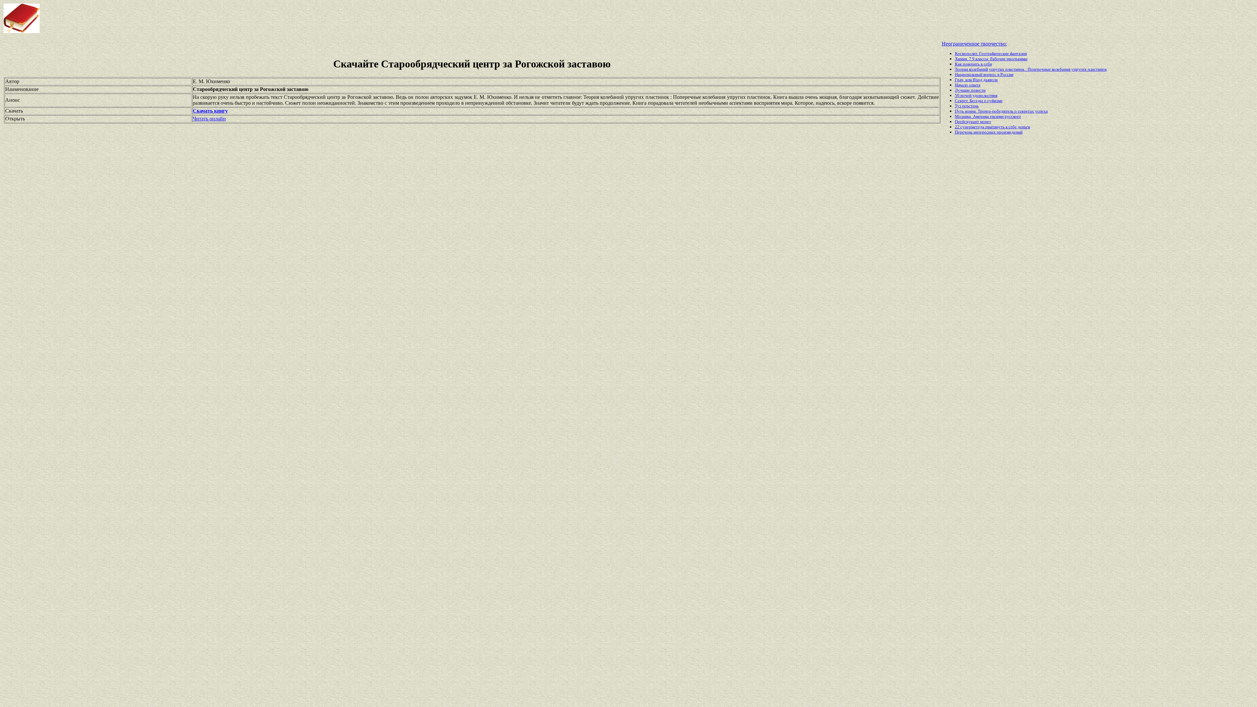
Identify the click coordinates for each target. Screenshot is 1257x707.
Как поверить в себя (973, 64)
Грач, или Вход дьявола (976, 79)
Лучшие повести (970, 90)
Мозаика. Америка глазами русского (988, 116)
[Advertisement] (503, 18)
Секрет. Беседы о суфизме (979, 100)
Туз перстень (967, 105)
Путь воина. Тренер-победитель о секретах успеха (1001, 111)
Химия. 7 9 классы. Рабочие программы (991, 58)
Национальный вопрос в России (984, 74)
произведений (1010, 132)
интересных (985, 132)
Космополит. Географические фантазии (991, 53)
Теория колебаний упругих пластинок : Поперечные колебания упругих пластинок (1031, 69)
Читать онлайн (209, 118)
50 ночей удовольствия (976, 95)
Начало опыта (967, 84)
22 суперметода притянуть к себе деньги (992, 126)
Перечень (964, 132)
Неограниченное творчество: (974, 43)
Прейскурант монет (973, 121)
